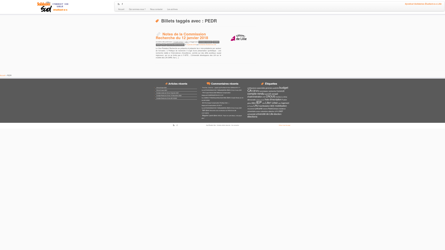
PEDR (158, 45)
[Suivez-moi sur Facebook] (123, 4)
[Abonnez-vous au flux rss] (119, 4)
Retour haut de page (284, 125)
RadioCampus (273, 108)
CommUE (281, 91)
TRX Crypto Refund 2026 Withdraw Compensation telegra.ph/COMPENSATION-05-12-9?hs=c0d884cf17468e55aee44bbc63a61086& (216, 95)
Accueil (121, 9)
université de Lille (264, 114)
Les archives (172, 9)
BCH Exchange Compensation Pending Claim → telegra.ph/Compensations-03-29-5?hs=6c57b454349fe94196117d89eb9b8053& (215, 105)
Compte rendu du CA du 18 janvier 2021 (167, 93)
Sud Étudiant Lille (211, 125)
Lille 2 (186, 42)
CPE (263, 97)
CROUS (270, 96)
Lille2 (275, 102)
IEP (259, 102)
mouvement (251, 109)
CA (249, 90)
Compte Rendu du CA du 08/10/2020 (166, 98)
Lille (263, 103)
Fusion (284, 99)
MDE (272, 106)
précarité (258, 108)
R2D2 (163, 45)
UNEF (280, 111)
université (251, 114)
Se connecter (235, 125)
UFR (276, 111)
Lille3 (279, 103)
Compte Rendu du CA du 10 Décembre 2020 (168, 95)
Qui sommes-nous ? (137, 9)
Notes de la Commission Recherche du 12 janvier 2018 (182, 35)
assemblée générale (264, 88)
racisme (265, 109)
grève (249, 103)
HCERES (216, 42)
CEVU (255, 90)
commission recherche (205, 42)
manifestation (264, 106)
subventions (264, 111)
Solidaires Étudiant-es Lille (207, 44)
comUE (268, 93)
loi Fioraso (250, 106)
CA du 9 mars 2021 (161, 90)
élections (252, 116)
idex (254, 102)
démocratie (251, 99)
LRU (256, 105)
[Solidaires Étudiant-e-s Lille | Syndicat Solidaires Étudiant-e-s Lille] (51, 7)
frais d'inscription (273, 99)
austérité (275, 88)
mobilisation (281, 105)
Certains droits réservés (223, 125)
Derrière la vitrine (281, 97)
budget (283, 87)
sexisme (258, 111)
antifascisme (252, 88)
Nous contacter (156, 9)
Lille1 (268, 102)
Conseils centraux (178, 42)
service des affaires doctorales (175, 45)
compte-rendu (255, 93)
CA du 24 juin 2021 (161, 87)
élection (277, 114)
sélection (271, 111)
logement (285, 103)
